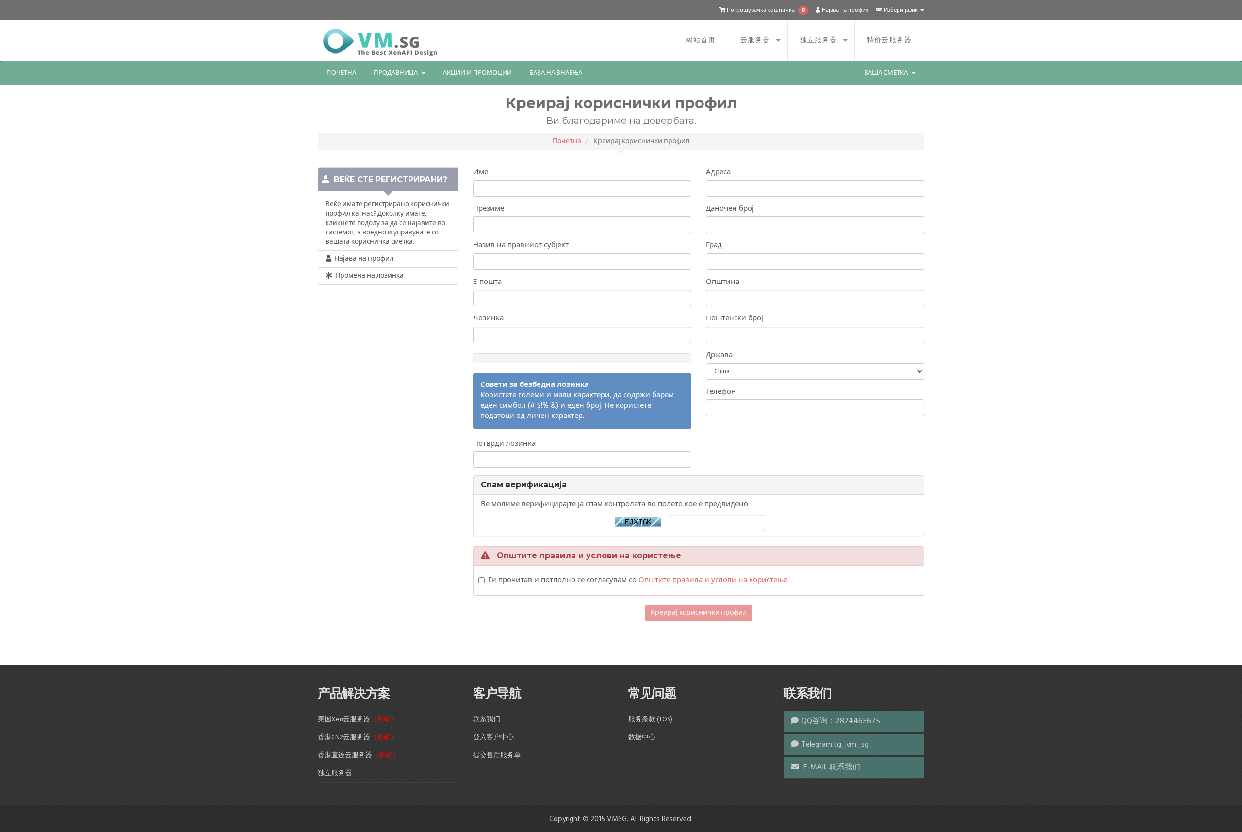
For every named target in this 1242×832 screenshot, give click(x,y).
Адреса (718, 172)
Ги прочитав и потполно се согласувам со (637, 580)
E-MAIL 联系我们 (830, 767)
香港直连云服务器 (358, 755)
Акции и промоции (477, 73)
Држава (719, 355)
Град (714, 245)
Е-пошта (487, 282)
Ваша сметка (887, 73)
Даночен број (730, 209)
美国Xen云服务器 (357, 719)
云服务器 (755, 40)
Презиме (488, 209)
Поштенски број (734, 319)
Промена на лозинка (368, 276)
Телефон (721, 392)
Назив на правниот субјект (521, 245)
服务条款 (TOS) (650, 719)
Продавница (397, 73)
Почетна (341, 73)
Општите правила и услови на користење (712, 580)
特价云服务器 (889, 40)
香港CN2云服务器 (357, 737)
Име (480, 172)
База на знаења (555, 73)
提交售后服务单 (497, 755)
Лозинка (488, 319)
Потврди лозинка (504, 444)
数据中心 (641, 737)
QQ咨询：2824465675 (840, 721)
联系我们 (486, 719)
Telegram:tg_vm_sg (835, 744)
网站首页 (701, 40)
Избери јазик (900, 10)
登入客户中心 (493, 737)
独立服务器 (818, 40)
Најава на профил (844, 10)
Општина (722, 282)
